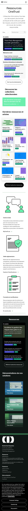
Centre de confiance (7, 447)
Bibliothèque (5, 456)
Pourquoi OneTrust (6, 472)
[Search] (24, 32)
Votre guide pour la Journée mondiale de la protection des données (12, 463)
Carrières (4, 479)
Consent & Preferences (7, 449)
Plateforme (5, 470)
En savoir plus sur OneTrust (8, 477)
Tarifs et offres (5, 468)
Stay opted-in (14, 508)
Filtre (4, 32)
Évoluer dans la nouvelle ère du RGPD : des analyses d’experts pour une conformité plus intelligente (13, 459)
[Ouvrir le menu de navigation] (26, 2)
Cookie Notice (11, 496)
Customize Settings (14, 500)
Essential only (14, 504)
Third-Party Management (8, 451)
